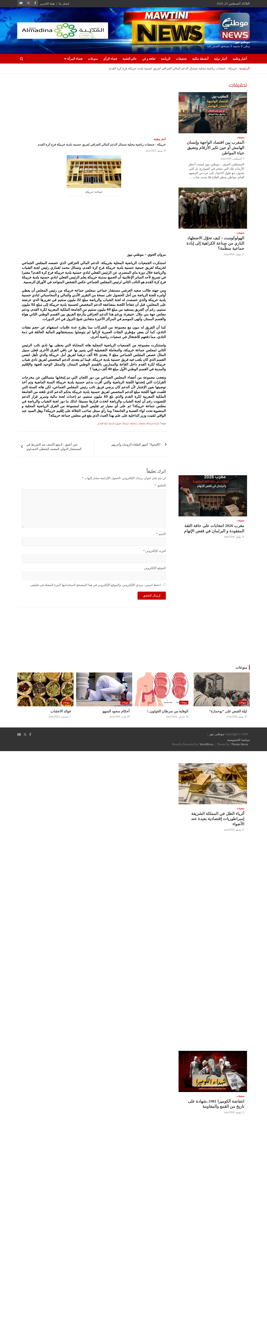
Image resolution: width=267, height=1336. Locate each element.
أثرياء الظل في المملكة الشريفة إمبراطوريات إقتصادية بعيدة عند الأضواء (217, 818)
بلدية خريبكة (153, 423)
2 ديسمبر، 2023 (62, 716)
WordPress (206, 744)
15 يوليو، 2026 (237, 254)
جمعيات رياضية (138, 423)
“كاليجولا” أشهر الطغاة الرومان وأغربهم (136, 444)
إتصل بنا (64, 3)
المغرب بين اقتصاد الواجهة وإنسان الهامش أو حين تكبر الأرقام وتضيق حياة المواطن (215, 147)
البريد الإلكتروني (154, 551)
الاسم (161, 534)
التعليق (160, 485)
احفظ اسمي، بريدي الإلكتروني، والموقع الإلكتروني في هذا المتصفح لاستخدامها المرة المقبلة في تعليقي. (95, 585)
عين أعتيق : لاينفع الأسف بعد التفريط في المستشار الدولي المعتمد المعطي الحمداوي (54, 447)
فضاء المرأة (74, 58)
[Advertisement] (93, 105)
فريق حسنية (115, 423)
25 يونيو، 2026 (237, 829)
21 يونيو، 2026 (237, 1112)
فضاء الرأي (110, 58)
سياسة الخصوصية (238, 740)
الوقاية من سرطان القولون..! (167, 711)
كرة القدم (103, 423)
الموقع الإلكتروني (155, 568)
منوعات (93, 58)
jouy (148, 150)
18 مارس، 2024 (180, 716)
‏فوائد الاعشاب (60, 711)
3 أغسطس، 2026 (235, 158)
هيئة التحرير (47, 3)
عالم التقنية (130, 58)
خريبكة (125, 423)
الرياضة (165, 58)
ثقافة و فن (148, 58)
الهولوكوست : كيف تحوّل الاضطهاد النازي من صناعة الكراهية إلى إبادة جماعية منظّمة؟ (215, 243)
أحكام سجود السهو (116, 711)
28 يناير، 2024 (122, 716)
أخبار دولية (220, 58)
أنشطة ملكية (200, 58)
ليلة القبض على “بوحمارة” (228, 711)
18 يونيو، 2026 (239, 716)
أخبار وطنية (240, 58)
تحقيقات (181, 58)
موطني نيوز (242, 42)
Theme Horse (239, 744)
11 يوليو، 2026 (237, 536)
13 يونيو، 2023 (158, 150)
